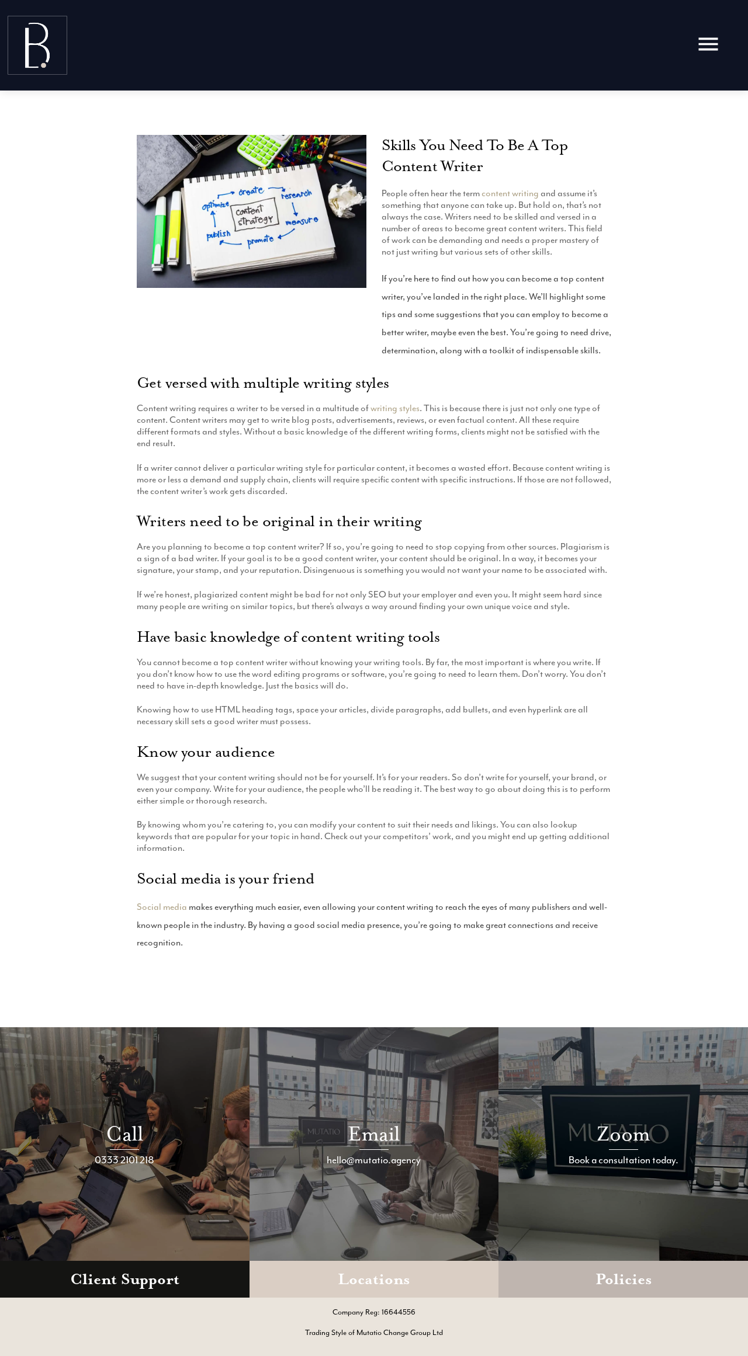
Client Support (124, 1279)
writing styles (395, 408)
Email (374, 1134)
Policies (623, 1279)
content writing (510, 193)
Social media (162, 907)
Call (124, 1134)
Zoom (623, 1134)
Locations (374, 1279)
